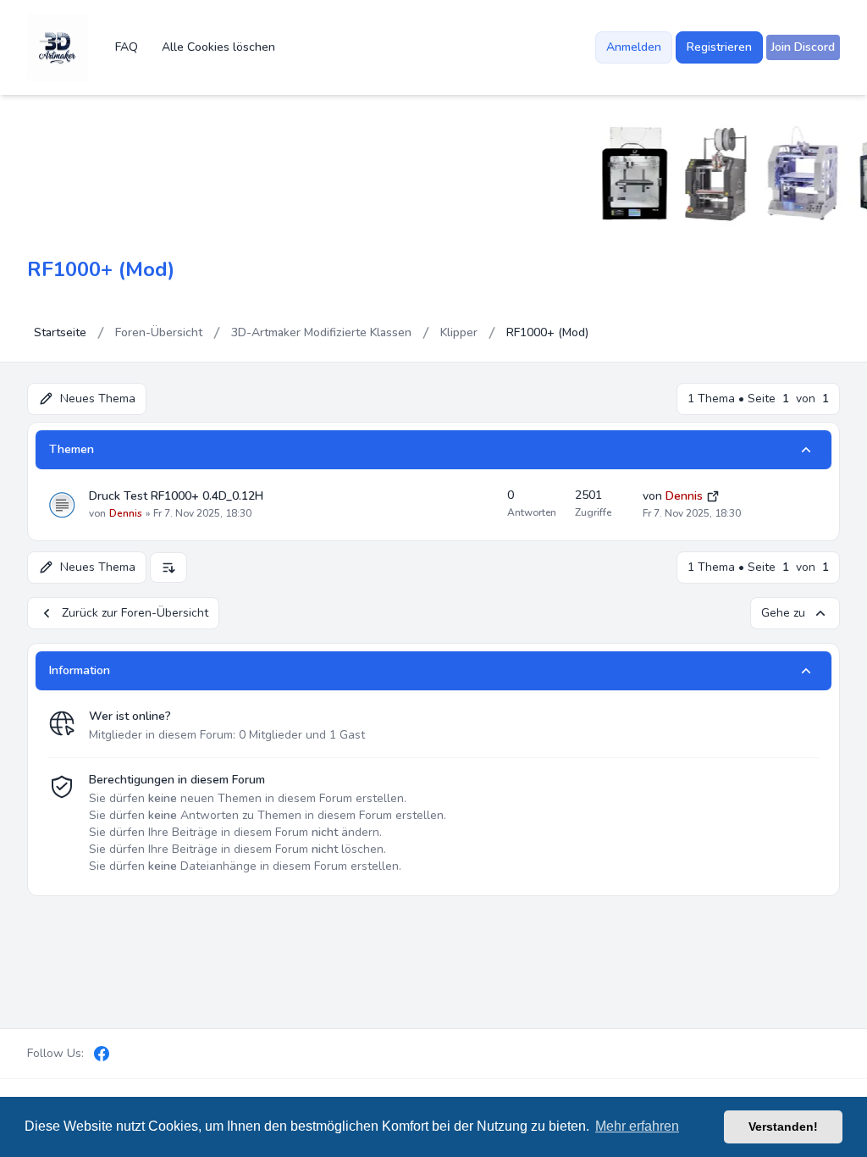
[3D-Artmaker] (57, 47)
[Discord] (130, 1054)
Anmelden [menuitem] (633, 47)
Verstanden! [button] (783, 1126)
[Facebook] (102, 1054)
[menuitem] (803, 47)
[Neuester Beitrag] (713, 495)
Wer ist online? (130, 716)
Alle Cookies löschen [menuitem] (218, 47)
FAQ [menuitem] (126, 47)
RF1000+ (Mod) (100, 269)
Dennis (125, 513)
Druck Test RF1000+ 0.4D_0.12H (176, 496)
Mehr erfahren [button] (637, 1126)
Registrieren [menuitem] (719, 47)
